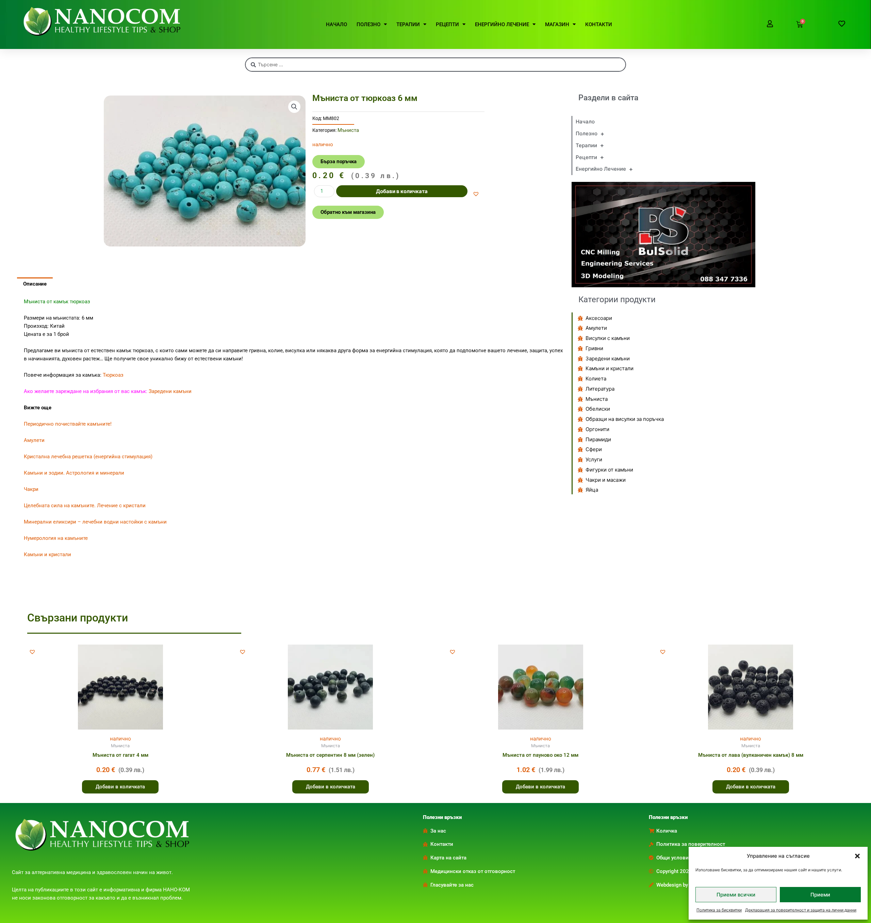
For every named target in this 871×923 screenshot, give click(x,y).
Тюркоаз (113, 375)
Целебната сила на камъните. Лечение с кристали (85, 505)
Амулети (34, 440)
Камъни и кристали (47, 554)
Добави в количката (402, 191)
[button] (857, 856)
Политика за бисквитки (719, 909)
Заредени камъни (170, 391)
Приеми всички (736, 894)
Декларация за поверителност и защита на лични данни (800, 909)
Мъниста (348, 130)
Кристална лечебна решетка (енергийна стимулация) (88, 457)
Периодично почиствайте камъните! (68, 424)
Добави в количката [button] (120, 787)
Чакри (31, 489)
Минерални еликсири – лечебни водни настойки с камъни (95, 522)
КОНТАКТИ (598, 24)
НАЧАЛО (336, 24)
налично (120, 738)
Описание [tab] (35, 284)
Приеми (820, 894)
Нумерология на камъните (56, 538)
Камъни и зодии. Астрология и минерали (74, 473)
